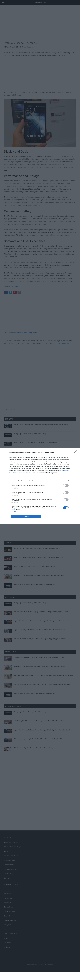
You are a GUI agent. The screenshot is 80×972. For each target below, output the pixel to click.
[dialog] (40, 486)
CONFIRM (25, 516)
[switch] (66, 485)
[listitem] (40, 481)
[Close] (76, 452)
